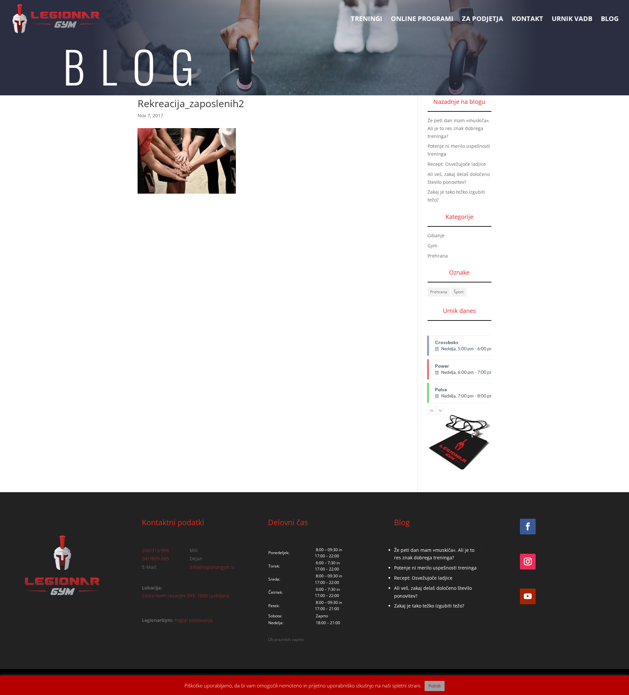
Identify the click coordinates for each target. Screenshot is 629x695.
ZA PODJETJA (482, 19)
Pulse (464, 392)
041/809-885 (155, 558)
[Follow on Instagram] (528, 562)
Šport (459, 292)
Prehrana (438, 256)
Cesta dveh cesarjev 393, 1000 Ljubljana (185, 595)
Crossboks (464, 345)
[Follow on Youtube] (528, 596)
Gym (432, 245)
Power (464, 371)
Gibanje (436, 235)
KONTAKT (527, 19)
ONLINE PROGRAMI (422, 19)
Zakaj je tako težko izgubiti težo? (429, 606)
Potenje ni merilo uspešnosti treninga (435, 568)
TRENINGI (366, 19)
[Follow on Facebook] (528, 526)
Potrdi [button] (435, 686)
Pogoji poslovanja (194, 620)
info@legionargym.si (212, 567)
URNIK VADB (572, 19)
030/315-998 (155, 550)
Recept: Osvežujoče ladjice (457, 164)
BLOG (610, 19)
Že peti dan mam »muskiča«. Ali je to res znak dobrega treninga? (459, 128)
